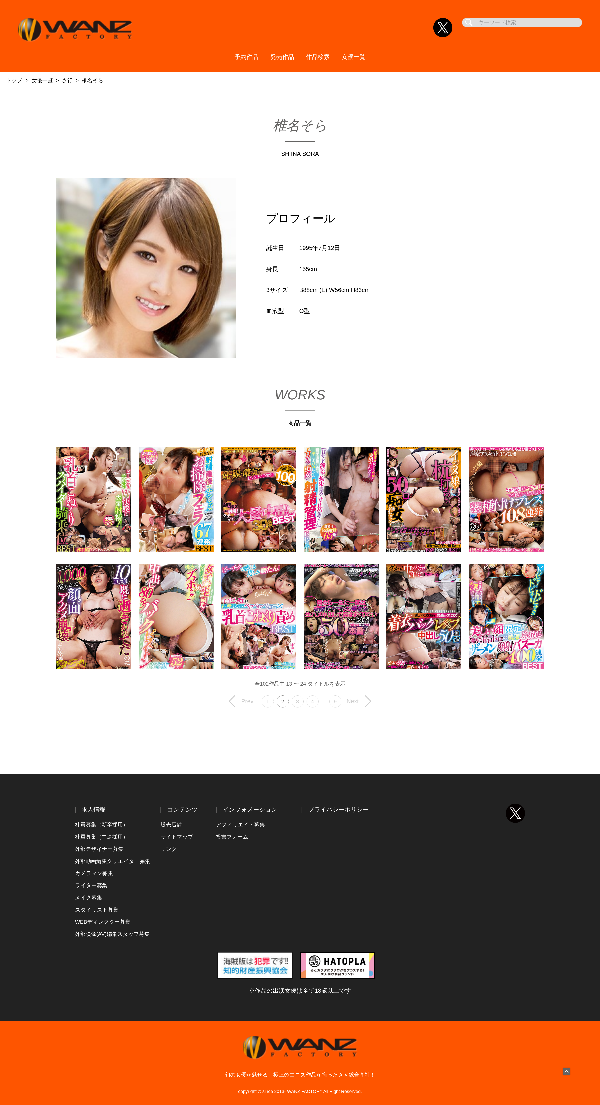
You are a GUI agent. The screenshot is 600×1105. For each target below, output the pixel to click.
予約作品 (246, 56)
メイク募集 (88, 898)
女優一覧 (353, 56)
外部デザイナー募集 (99, 849)
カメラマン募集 (94, 873)
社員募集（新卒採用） (101, 825)
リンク (168, 849)
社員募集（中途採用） (101, 837)
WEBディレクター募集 (102, 922)
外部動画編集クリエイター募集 (112, 861)
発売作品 (282, 56)
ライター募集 (91, 885)
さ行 (67, 80)
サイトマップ (176, 837)
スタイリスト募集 (96, 910)
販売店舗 (171, 825)
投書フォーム (232, 837)
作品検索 (318, 56)
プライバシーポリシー (338, 809)
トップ (14, 80)
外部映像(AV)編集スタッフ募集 (112, 934)
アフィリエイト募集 (240, 825)
